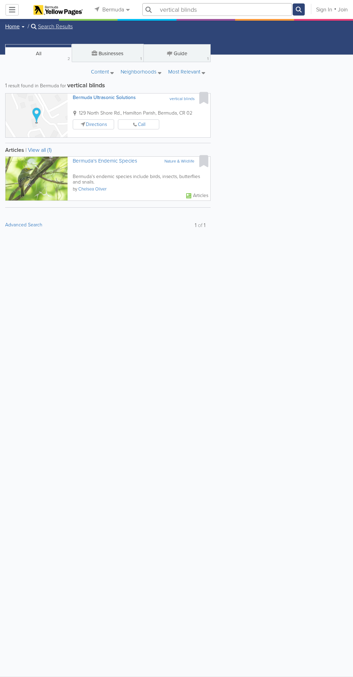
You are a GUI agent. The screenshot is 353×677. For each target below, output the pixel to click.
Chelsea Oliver (92, 189)
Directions (96, 124)
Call (141, 124)
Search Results (55, 26)
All (53, 56)
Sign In (324, 9)
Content (100, 72)
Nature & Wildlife (179, 161)
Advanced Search (23, 225)
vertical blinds (182, 99)
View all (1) (40, 150)
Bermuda (112, 9)
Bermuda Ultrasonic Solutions (104, 97)
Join (343, 9)
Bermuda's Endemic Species (105, 161)
